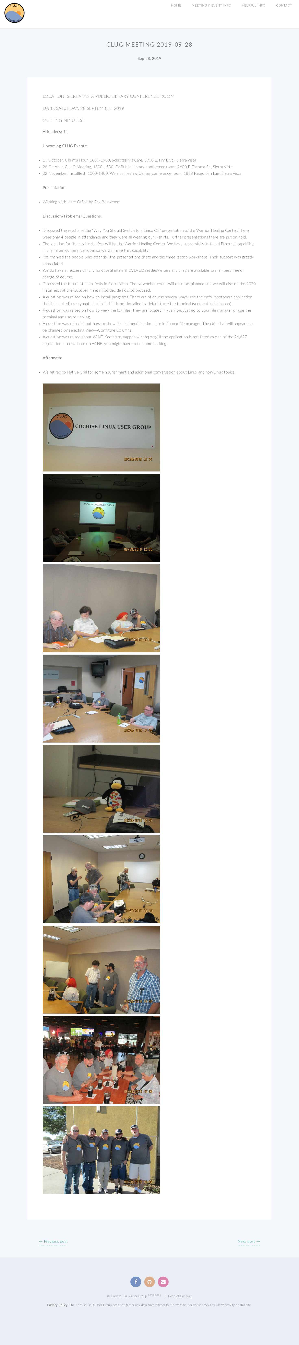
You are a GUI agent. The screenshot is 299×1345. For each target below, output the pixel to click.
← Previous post (53, 1242)
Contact (284, 5)
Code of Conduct (180, 1296)
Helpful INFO (253, 5)
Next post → (249, 1242)
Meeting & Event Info (211, 5)
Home (176, 5)
